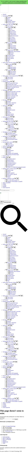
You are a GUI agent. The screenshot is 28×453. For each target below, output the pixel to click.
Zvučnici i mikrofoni (11, 102)
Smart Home (5, 16)
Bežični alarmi (10, 115)
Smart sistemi (10, 78)
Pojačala (9, 101)
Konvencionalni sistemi (12, 134)
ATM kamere (13, 40)
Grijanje (9, 17)
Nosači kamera (10, 57)
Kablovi (4, 157)
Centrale (9, 107)
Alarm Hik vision (6, 117)
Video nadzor (10, 77)
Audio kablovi (10, 165)
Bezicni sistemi (10, 119)
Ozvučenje (5, 100)
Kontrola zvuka (10, 104)
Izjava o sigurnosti (7, 438)
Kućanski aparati (10, 22)
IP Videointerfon (10, 128)
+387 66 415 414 (8, 431)
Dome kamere (13, 31)
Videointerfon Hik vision (8, 121)
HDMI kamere (13, 41)
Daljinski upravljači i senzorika (13, 91)
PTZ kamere (12, 38)
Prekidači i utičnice (11, 21)
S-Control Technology (10, 426)
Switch (8, 59)
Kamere (11, 54)
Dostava (4, 440)
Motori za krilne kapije (12, 94)
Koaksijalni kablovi (11, 159)
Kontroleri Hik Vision (12, 84)
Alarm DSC (5, 105)
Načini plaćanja (6, 437)
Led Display (5, 80)
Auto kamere (10, 26)
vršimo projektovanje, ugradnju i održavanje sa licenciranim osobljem (14, 2)
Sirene (8, 111)
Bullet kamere (13, 33)
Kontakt (4, 186)
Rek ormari (9, 143)
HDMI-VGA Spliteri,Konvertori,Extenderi (16, 167)
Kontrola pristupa (6, 81)
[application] (9, 16)
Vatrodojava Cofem (7, 136)
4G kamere (12, 30)
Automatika (5, 90)
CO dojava (5, 140)
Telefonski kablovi (11, 164)
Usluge (4, 183)
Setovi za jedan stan (11, 122)
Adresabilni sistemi (11, 133)
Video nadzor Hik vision (8, 24)
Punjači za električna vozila (8, 178)
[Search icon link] (14, 232)
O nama (4, 185)
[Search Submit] (13, 203)
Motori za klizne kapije (12, 93)
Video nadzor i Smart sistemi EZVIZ (10, 75)
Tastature (9, 112)
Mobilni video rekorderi (15, 51)
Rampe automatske (11, 97)
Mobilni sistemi (10, 50)
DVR (11, 44)
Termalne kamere (11, 55)
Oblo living (9, 20)
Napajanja (5, 147)
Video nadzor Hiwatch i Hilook (9, 62)
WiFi (8, 61)
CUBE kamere (13, 34)
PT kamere (12, 37)
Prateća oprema (10, 58)
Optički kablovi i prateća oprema (10, 168)
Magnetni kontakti (11, 110)
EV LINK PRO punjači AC (13, 180)
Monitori (12, 52)
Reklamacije (5, 441)
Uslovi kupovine (6, 187)
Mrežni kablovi (10, 160)
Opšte (4, 443)
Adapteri (9, 152)
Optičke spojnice (10, 172)
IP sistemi (9, 27)
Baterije (9, 149)
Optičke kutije (10, 170)
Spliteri (8, 177)
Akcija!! (4, 14)
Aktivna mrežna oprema (8, 146)
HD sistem (12, 127)
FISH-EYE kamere (14, 35)
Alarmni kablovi (10, 161)
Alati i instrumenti (6, 182)
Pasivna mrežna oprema (8, 142)
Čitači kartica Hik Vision (12, 83)
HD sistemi (9, 42)
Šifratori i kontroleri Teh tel (13, 87)
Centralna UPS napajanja (12, 153)
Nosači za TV (6, 155)
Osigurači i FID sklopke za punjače (14, 181)
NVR (11, 29)
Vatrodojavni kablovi (11, 163)
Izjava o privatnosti (7, 439)
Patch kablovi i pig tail (12, 174)
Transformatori (10, 150)
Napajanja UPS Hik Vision (13, 154)
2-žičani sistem (10, 124)
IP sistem (12, 126)
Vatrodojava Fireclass (7, 132)
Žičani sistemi (10, 118)
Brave (8, 18)
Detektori (9, 108)
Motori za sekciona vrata (12, 95)
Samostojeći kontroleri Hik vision (14, 85)
